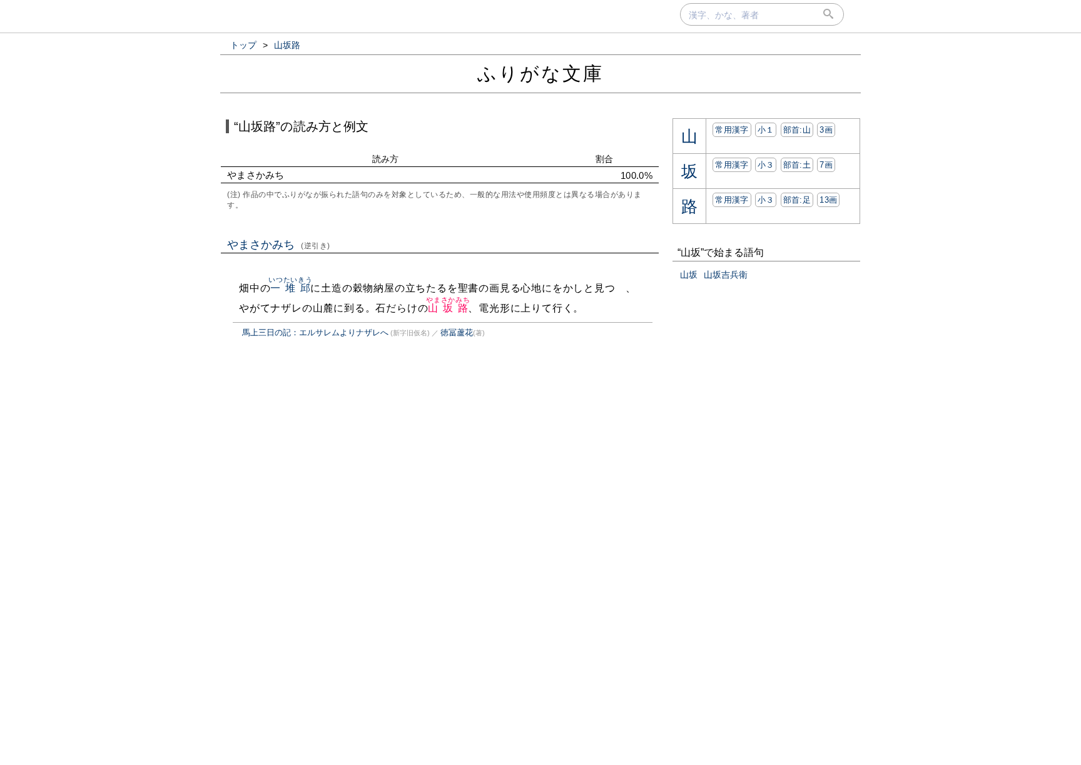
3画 (826, 129)
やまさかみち (278, 244)
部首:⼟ (797, 165)
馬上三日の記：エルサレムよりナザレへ (315, 332)
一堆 (283, 288)
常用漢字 (731, 129)
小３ (766, 165)
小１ (766, 129)
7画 (826, 165)
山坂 (689, 275)
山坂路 (448, 308)
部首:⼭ (797, 129)
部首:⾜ (797, 200)
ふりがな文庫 (540, 73)
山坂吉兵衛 (726, 275)
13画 (828, 200)
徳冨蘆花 (456, 332)
